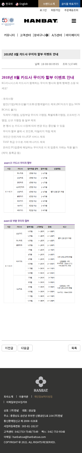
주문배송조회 (71, 10)
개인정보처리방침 (43, 396)
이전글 (9, 348)
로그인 (43, 10)
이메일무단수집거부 (16, 402)
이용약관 (23, 396)
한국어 (9, 3)
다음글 (25, 348)
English (24, 3)
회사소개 (8, 396)
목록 (74, 348)
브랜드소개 (49, 3)
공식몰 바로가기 (69, 3)
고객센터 (25, 35)
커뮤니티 (9, 35)
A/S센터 (57, 35)
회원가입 (55, 10)
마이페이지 (72, 35)
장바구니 (41, 35)
